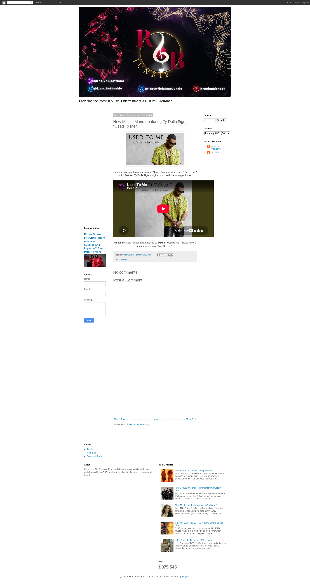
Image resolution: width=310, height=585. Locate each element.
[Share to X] (165, 255)
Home (156, 419)
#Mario (124, 259)
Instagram (92, 453)
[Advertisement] (155, 388)
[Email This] (158, 255)
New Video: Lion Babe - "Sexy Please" (193, 470)
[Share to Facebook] (169, 255)
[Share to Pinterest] (172, 255)
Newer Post (119, 419)
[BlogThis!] (162, 255)
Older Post (191, 419)
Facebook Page (94, 456)
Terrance (215, 152)
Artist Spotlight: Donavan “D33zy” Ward (194, 540)
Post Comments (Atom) (137, 424)
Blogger (185, 576)
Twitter (90, 449)
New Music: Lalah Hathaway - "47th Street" (196, 505)
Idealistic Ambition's (216, 147)
